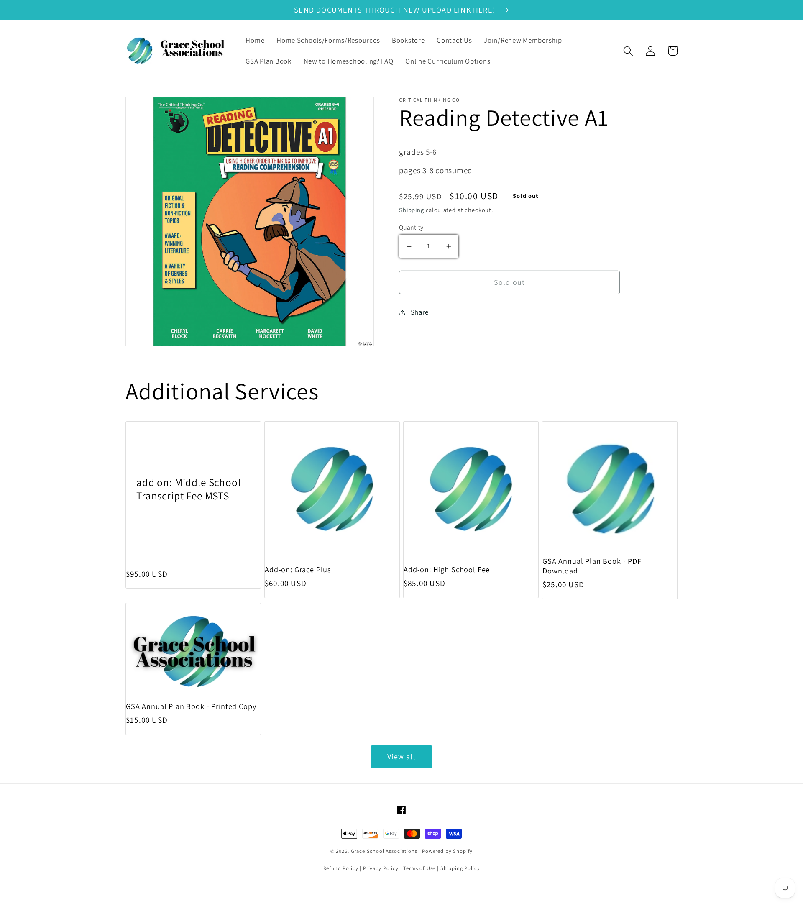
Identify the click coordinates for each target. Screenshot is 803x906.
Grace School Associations (384, 851)
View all (401, 756)
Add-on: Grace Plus (298, 569)
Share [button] (420, 312)
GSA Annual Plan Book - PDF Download (592, 566)
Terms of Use (419, 868)
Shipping (411, 210)
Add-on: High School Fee (447, 569)
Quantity (411, 227)
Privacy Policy (381, 868)
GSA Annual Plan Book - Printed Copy (191, 706)
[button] (628, 51)
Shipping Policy (460, 868)
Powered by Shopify (447, 851)
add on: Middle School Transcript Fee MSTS (188, 489)
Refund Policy (340, 868)
